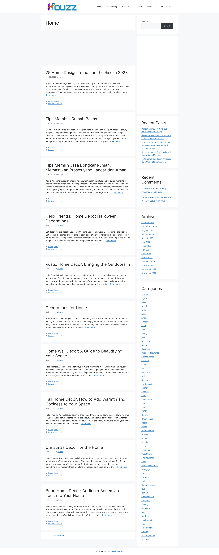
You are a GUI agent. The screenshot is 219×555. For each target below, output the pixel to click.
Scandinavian (147, 497)
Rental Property (148, 485)
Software (145, 508)
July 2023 (145, 242)
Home (98, 6)
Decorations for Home (66, 307)
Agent (144, 298)
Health (144, 423)
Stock (144, 512)
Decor (50, 247)
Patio (143, 473)
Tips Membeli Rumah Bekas (71, 118)
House (144, 438)
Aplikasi (145, 310)
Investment (146, 454)
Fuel (143, 403)
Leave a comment (55, 104)
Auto (143, 325)
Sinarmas (145, 500)
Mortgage (145, 469)
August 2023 (147, 238)
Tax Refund (146, 520)
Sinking (144, 504)
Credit (144, 364)
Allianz (144, 302)
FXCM (144, 411)
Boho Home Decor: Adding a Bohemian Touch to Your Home (82, 493)
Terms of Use (165, 6)
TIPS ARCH (146, 197)
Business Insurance (150, 353)
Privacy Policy (111, 6)
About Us (125, 6)
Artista (144, 318)
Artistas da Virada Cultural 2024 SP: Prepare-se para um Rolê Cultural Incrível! (156, 145)
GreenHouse (147, 419)
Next (60, 535)
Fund (143, 407)
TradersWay (146, 528)
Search (144, 21)
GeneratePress (117, 551)
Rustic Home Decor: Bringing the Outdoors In (88, 264)
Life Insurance (147, 458)
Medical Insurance (149, 465)
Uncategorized (148, 535)
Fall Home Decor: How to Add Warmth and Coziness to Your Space (85, 401)
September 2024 (149, 226)
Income (144, 446)
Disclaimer (151, 6)
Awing (144, 333)
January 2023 (147, 265)
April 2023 (146, 254)
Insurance (145, 450)
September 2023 (149, 234)
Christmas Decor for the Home (74, 447)
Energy (144, 388)
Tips (143, 524)
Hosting (145, 434)
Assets (144, 322)
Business (145, 349)
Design (50, 101)
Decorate (145, 372)
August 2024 (147, 230)
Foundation (146, 399)
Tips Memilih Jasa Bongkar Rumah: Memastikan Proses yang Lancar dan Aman (86, 167)
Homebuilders (147, 430)
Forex (143, 395)
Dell (143, 376)
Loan (143, 462)
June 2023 (146, 246)
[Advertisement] (88, 49)
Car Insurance (147, 357)
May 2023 (146, 250)
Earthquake (146, 384)
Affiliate (145, 294)
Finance (145, 392)
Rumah (144, 493)
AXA (143, 337)
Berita (144, 345)
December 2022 (148, 269)
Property (145, 477)
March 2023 (147, 257)
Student (145, 516)
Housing (145, 442)
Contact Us (138, 6)
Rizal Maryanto (148, 188)
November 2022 (148, 273)
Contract (145, 360)
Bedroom (145, 341)
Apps (143, 314)
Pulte (143, 481)
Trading (144, 532)
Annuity (144, 306)
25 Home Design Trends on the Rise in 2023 (87, 72)
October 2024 (147, 222)
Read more (51, 95)
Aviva (143, 329)
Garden (144, 415)
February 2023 (148, 261)
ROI (143, 489)
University (146, 539)
